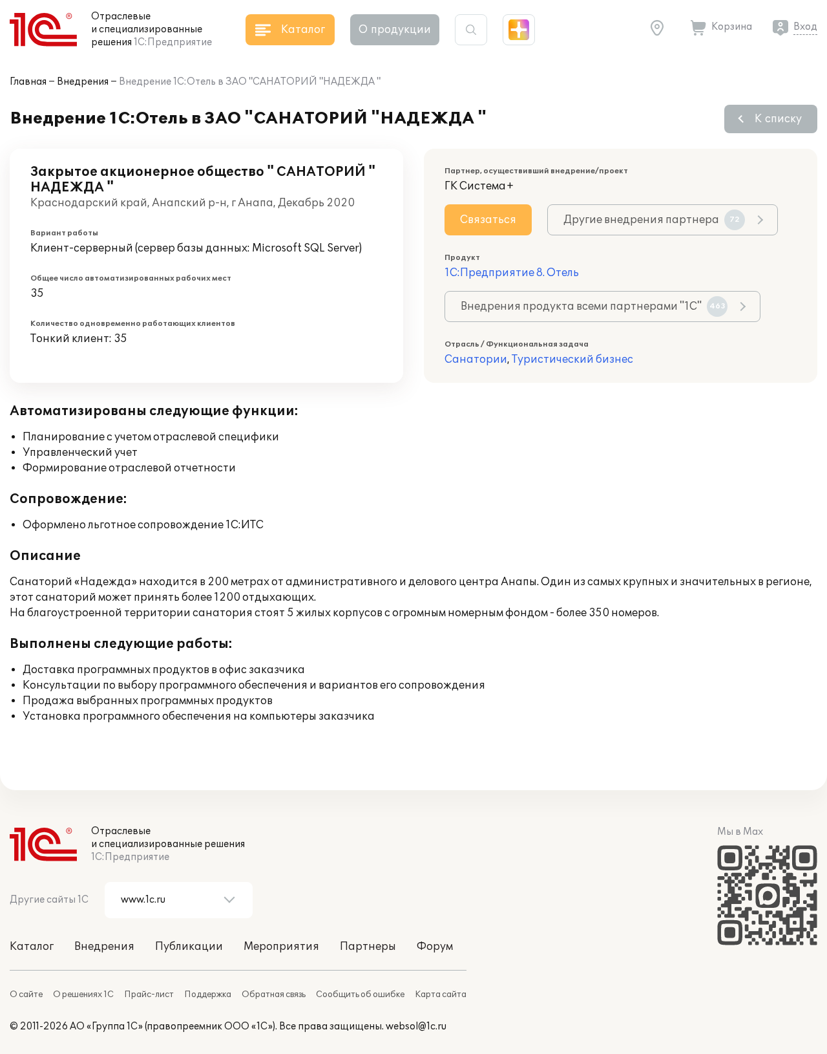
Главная (28, 81)
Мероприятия (281, 946)
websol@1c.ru (416, 1026)
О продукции (395, 29)
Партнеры (368, 946)
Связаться (488, 219)
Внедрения (83, 81)
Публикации (189, 946)
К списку (778, 119)
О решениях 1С (83, 994)
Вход (805, 26)
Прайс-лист (149, 994)
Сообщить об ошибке (360, 994)
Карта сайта (440, 994)
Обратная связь (274, 994)
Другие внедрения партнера (651, 219)
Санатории (476, 359)
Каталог (32, 946)
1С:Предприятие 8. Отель (512, 272)
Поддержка (207, 994)
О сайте (26, 994)
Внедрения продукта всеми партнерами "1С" (593, 306)
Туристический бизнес (572, 359)
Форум (435, 946)
